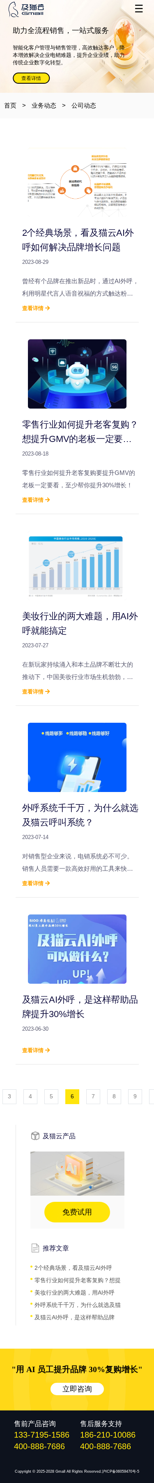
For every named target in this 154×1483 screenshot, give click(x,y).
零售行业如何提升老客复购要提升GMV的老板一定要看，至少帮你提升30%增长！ (78, 479)
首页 (10, 105)
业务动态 (44, 105)
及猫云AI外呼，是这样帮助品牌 (74, 1317)
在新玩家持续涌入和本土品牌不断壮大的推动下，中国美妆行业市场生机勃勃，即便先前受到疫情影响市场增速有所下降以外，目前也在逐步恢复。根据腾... (77, 672)
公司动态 (83, 105)
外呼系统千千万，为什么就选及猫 (77, 1305)
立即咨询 (77, 1389)
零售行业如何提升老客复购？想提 (77, 1280)
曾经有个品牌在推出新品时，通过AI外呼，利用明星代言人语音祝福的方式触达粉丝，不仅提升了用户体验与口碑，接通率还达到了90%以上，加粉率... (80, 288)
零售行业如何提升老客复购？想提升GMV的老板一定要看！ (80, 438)
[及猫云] (39, 9)
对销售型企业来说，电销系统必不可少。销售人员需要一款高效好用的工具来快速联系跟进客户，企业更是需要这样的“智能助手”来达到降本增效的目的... (78, 864)
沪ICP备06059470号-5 (120, 1471)
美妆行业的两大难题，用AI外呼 (74, 1292)
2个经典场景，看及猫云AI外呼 (73, 1267)
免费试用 (77, 1212)
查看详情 (31, 78)
